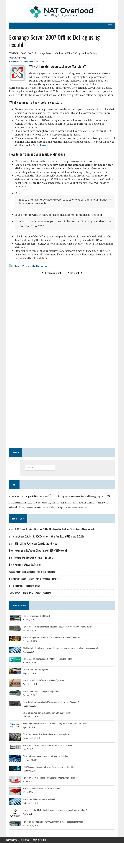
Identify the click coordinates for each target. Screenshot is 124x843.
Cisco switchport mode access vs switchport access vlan (45, 756)
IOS (107, 496)
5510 (14, 496)
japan (22, 503)
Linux (32, 502)
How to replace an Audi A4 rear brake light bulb (41, 788)
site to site (109, 503)
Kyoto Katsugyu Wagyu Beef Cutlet (25, 564)
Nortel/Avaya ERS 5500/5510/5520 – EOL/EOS (31, 557)
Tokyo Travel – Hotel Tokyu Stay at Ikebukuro (30, 593)
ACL (23, 496)
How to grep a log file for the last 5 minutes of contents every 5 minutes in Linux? (55, 810)
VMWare (54, 507)
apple (28, 496)
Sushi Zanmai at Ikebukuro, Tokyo (24, 586)
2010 (30, 53)
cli (66, 496)
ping (49, 503)
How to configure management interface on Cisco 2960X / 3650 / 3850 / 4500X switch (57, 626)
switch (16, 507)
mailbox (59, 53)
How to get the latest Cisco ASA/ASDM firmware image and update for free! (53, 821)
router (82, 502)
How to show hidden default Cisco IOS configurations (44, 680)
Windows (82, 507)
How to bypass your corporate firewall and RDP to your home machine (50, 777)
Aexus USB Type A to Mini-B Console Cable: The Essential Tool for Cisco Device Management (51, 529)
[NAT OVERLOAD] (62, 11)
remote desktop (72, 503)
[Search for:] (40, 468)
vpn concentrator (71, 508)
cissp (61, 496)
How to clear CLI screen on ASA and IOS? (39, 799)
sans (89, 502)
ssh (11, 507)
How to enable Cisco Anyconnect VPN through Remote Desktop (47, 658)
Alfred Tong (27, 61)
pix (53, 502)
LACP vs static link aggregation (35, 669)
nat (39, 502)
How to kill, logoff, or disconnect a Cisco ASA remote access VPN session (51, 637)
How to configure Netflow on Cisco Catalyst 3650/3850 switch (38, 550)
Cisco (53, 495)
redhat (63, 502)
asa (34, 496)
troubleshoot (31, 508)
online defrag (89, 53)
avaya (45, 496)
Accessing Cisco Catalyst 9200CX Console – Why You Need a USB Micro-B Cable (46, 536)
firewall (85, 496)
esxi (78, 496)
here (43, 145)
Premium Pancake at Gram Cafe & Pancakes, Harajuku (34, 579)
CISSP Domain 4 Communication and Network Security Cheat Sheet (49, 766)
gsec (101, 496)
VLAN (45, 507)
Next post (73, 272)
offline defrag (72, 53)
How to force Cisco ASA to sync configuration (41, 691)
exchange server (43, 53)
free (92, 496)
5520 (19, 496)
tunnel (39, 507)
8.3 (10, 496)
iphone (12, 503)
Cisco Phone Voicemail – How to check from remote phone (46, 734)
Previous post (53, 272)
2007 (23, 53)
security (101, 502)
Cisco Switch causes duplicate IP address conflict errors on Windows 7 (51, 702)
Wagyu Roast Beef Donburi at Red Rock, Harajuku (32, 571)
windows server (17, 57)
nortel (44, 502)
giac (96, 496)
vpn (61, 507)
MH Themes (42, 840)
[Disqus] (62, 322)
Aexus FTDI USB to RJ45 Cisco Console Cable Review (33, 543)
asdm (39, 496)
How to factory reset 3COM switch (36, 615)
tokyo (23, 507)
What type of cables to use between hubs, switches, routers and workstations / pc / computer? (60, 648)
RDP (57, 503)
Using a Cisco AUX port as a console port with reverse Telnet (47, 712)
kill (26, 503)
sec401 (94, 503)
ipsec (17, 502)
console (71, 496)
